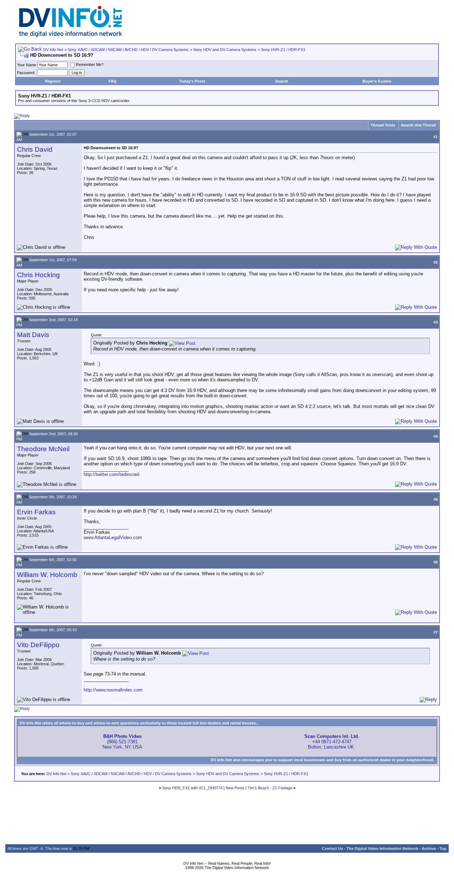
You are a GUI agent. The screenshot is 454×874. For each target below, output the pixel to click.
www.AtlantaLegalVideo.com (113, 537)
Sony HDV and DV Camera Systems (224, 49)
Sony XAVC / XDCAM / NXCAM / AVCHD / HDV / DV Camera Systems (128, 49)
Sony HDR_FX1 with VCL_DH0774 (192, 788)
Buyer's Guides (376, 81)
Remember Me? (90, 64)
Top (443, 848)
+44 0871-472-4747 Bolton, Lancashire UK (331, 742)
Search (281, 81)
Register (53, 81)
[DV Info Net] (70, 35)
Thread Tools (383, 125)
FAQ (113, 81)
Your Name (26, 65)
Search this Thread (418, 125)
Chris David (34, 149)
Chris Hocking (38, 275)
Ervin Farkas (36, 512)
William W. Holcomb (47, 574)
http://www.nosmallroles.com (113, 690)
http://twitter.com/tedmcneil (111, 474)
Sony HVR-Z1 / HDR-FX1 (283, 49)
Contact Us (332, 848)
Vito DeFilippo (38, 645)
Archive (429, 848)
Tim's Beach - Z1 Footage (270, 788)
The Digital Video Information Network (382, 848)
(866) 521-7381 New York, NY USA (122, 742)
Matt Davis (33, 334)
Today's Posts (192, 81)
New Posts (235, 788)
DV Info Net (53, 49)
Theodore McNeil (43, 449)
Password (25, 73)
